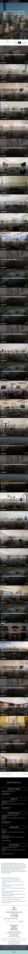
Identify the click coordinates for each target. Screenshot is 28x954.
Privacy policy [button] (22, 947)
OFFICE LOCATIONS (14, 925)
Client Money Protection (14, 944)
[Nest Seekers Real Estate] (14, 1)
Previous (3, 41)
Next (11, 41)
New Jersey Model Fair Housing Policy (14, 943)
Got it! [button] (14, 952)
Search (23, 31)
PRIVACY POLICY (14, 929)
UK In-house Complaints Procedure (14, 942)
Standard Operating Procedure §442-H (14, 941)
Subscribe (21, 921)
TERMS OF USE (14, 928)
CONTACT (14, 926)
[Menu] (1, 1)
